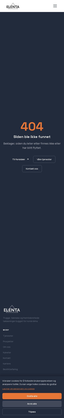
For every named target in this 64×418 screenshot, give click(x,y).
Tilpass (32, 411)
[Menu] (55, 5)
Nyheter (7, 352)
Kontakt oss (32, 168)
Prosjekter (8, 341)
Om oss (6, 346)
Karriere (7, 363)
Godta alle (32, 396)
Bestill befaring (10, 369)
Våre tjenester (44, 159)
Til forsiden (18, 159)
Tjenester (8, 335)
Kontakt (7, 358)
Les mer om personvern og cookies (18, 388)
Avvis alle (32, 403)
